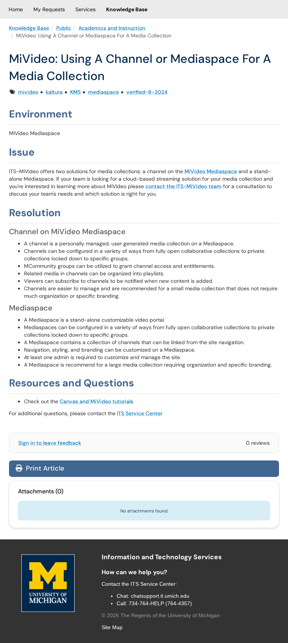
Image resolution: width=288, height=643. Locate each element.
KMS (75, 92)
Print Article (44, 468)
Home (16, 9)
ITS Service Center (139, 413)
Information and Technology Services (162, 557)
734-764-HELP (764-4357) (160, 603)
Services (85, 9)
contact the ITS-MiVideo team (184, 186)
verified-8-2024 (147, 92)
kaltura (54, 92)
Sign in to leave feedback (49, 443)
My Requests (49, 9)
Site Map (112, 627)
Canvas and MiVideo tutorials (96, 401)
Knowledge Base (126, 9)
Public (63, 28)
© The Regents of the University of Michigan (161, 615)
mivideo (28, 92)
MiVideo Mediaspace (210, 171)
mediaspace (103, 92)
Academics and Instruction (111, 28)
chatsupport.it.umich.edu (160, 596)
